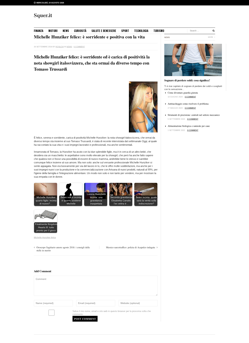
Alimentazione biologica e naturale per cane (189, 126)
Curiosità (80, 30)
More (211, 37)
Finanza (38, 30)
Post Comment (85, 319)
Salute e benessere (103, 30)
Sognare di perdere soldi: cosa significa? (187, 80)
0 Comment (79, 47)
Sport (125, 30)
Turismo (158, 30)
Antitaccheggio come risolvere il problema (188, 103)
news (66, 30)
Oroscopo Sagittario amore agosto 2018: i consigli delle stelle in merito (63, 249)
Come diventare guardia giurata (183, 92)
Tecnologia (141, 30)
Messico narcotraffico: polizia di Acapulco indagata (130, 247)
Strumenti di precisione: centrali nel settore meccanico (194, 114)
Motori (53, 30)
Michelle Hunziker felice (45, 237)
